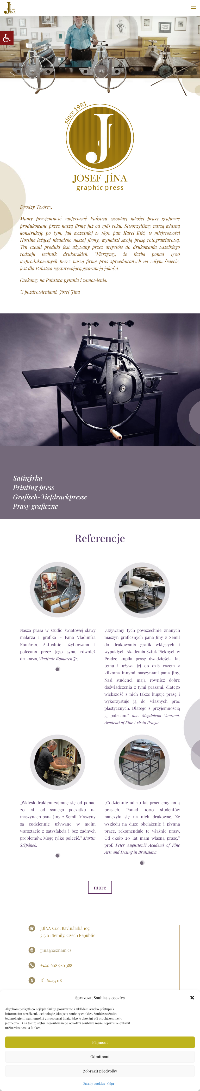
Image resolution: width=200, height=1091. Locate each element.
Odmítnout (100, 1056)
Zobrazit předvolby (100, 1071)
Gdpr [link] (110, 1083)
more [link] (100, 887)
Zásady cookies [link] (94, 1083)
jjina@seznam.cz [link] (56, 950)
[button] (192, 997)
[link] (7, 38)
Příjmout (100, 1042)
